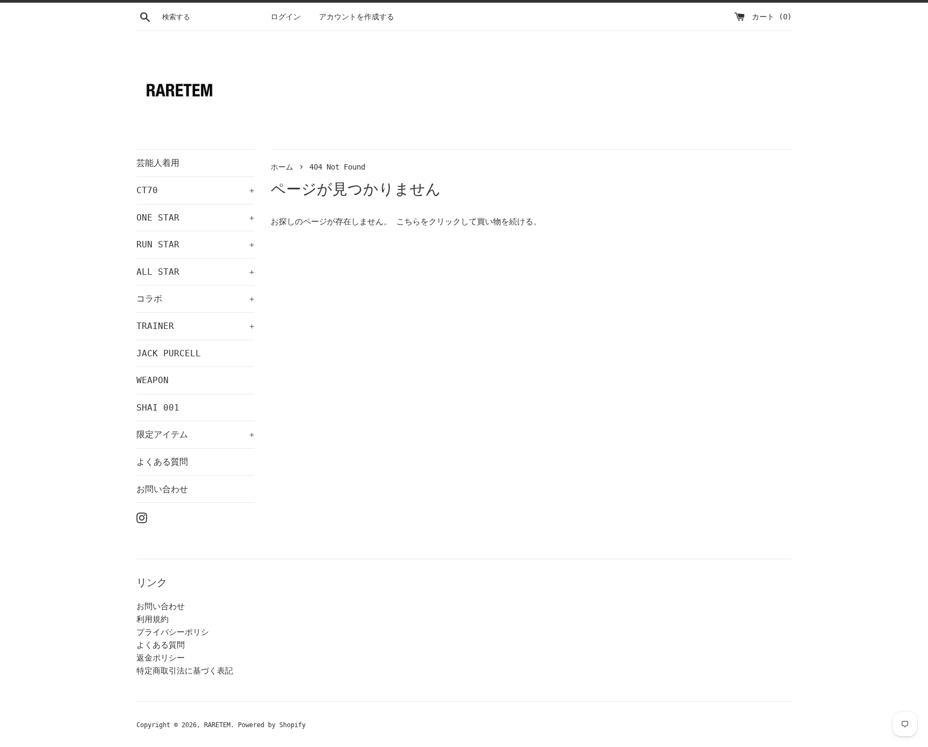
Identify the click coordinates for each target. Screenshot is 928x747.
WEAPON (152, 380)
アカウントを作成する (356, 16)
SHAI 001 (157, 407)
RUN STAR (195, 244)
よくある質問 (162, 462)
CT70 (195, 190)
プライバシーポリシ (172, 632)
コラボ (195, 299)
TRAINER (195, 326)
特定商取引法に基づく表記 (184, 671)
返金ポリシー (160, 658)
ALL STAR (195, 272)
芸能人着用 (157, 163)
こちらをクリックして (436, 221)
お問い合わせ (162, 489)
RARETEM (217, 725)
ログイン (286, 16)
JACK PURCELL (168, 353)
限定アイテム (195, 434)
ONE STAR (195, 218)
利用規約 (152, 619)
